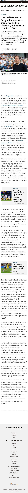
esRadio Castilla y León (14, 477)
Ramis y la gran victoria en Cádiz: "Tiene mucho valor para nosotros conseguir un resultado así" (18, 196)
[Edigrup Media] (14, 483)
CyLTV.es (14, 475)
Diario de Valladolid (14, 472)
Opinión (14, 463)
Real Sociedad (11, 409)
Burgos (3, 10)
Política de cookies (21, 489)
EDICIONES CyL (23, 0)
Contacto (14, 435)
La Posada (14, 458)
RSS (14, 437)
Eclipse (7, 2)
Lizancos (8, 126)
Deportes (14, 449)
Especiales (14, 454)
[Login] (26, 6)
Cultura (14, 452)
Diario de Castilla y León (14, 470)
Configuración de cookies (14, 491)
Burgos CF (3, 14)
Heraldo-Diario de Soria (14, 474)
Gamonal (12, 2)
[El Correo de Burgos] (14, 6)
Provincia (14, 447)
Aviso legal (5, 489)
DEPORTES (19, 10)
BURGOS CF (13, 10)
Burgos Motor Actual (14, 456)
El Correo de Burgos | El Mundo (8, 80)
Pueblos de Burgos (19, 2)
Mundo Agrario (14, 459)
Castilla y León (14, 450)
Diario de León (14, 468)
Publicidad (14, 433)
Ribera (7, 10)
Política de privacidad (12, 489)
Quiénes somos (14, 432)
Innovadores (14, 461)
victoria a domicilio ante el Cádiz (12, 105)
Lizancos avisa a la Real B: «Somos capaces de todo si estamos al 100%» (18, 268)
